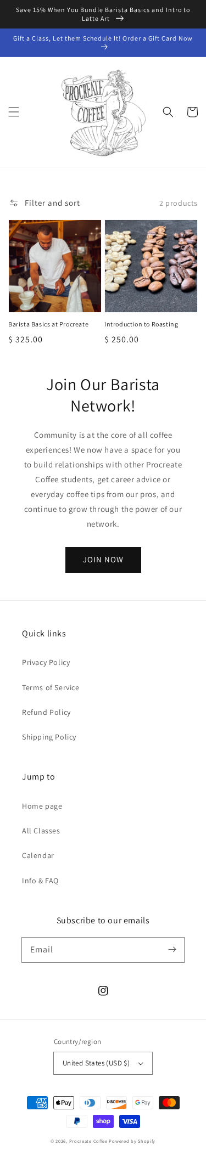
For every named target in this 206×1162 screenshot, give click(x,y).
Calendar (38, 855)
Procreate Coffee (88, 1141)
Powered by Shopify (132, 1141)
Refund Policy (46, 712)
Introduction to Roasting (141, 324)
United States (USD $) (96, 1063)
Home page (42, 806)
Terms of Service (51, 687)
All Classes (41, 831)
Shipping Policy (49, 737)
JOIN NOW (103, 559)
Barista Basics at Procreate (48, 324)
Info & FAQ (40, 880)
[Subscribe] (172, 950)
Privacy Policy (46, 662)
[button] (14, 112)
